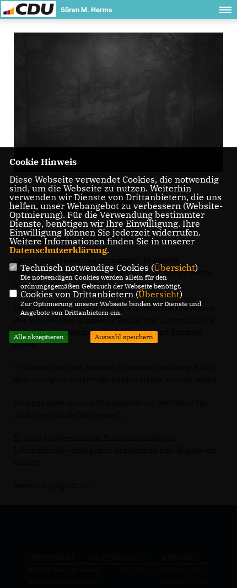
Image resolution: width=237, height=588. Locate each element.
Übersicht (174, 267)
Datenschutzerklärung (58, 249)
